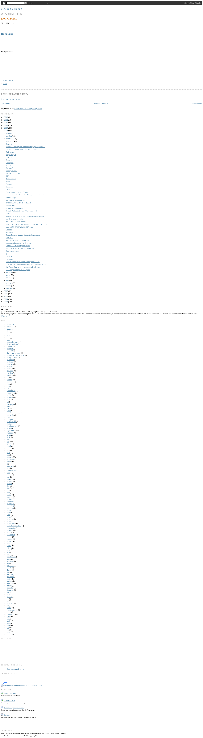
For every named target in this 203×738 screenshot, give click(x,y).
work (8, 621)
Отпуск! (9, 157)
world (9, 623)
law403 (9, 479)
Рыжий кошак (11, 179)
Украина (10, 371)
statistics (10, 583)
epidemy (10, 433)
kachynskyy (11, 470)
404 (8, 335)
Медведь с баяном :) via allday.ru (18, 243)
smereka (10, 574)
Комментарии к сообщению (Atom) (28, 109)
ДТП (7, 176)
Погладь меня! (11, 171)
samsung (10, 561)
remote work (11, 557)
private (9, 548)
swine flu (10, 588)
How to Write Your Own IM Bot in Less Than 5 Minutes (26, 224)
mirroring (10, 506)
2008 (6, 131)
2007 (6, 291)
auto (8, 384)
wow (8, 625)
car (8, 402)
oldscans (10, 519)
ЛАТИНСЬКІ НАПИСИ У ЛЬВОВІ (19, 203)
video (9, 612)
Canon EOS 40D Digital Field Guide (19, 227)
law (8, 477)
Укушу (8, 165)
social (9, 579)
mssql (9, 512)
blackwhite (11, 393)
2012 (6, 120)
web (8, 619)
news (8, 515)
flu (8, 439)
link (8, 488)
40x (8, 337)
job (8, 468)
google (9, 448)
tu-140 (9, 597)
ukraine (9, 603)
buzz (8, 399)
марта (8, 286)
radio (8, 555)
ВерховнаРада (12, 344)
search (9, 568)
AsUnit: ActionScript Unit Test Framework (21, 211)
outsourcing (11, 528)
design (9, 424)
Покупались (9, 18)
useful (9, 608)
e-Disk (8, 213)
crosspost (10, 419)
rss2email (9, 232)
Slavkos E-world (11, 9)
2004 (6, 299)
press (8, 543)
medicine (10, 501)
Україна (10, 373)
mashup (9, 497)
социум (9, 366)
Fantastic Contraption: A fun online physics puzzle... (25, 147)
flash (8, 437)
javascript (10, 466)
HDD (8, 453)
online (9, 521)
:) (6, 254)
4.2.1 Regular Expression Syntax (18, 270)
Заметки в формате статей (14, 708)
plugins (9, 539)
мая (7, 280)
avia (8, 386)
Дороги (8, 181)
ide (8, 455)
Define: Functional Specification (18, 246)
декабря (9, 133)
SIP (8, 572)
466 (8, 340)
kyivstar (10, 475)
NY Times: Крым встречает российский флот (23, 267)
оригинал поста (7, 80)
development (11, 426)
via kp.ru (9, 256)
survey (9, 586)
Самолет (9, 230)
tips (8, 592)
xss (8, 630)
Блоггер (7, 715)
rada (8, 552)
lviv (8, 492)
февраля (9, 288)
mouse (9, 510)
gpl (8, 450)
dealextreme (11, 422)
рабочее (10, 364)
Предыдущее (197, 103)
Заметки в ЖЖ (9, 701)
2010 (6, 125)
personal (10, 530)
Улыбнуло (9, 187)
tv (7, 599)
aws (8, 388)
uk (8, 601)
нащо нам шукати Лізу (15, 355)
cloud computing (13, 413)
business (10, 397)
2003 (6, 302)
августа (9, 272)
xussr (8, 632)
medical (10, 499)
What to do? (5, 316)
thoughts (10, 590)
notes (9, 517)
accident (10, 375)
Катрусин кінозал (13, 353)
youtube (10, 634)
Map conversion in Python (16, 200)
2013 (6, 117)
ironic (9, 461)
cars (8, 406)
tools (8, 594)
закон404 (10, 351)
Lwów (9, 495)
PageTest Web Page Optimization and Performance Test (26, 264)
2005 (6, 296)
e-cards (9, 428)
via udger (9, 259)
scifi (8, 563)
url (8, 605)
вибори (9, 346)
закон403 (10, 349)
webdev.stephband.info (14, 219)
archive (9, 380)
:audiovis (10, 324)
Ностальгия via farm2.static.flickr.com (20, 248)
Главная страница (101, 103)
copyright (10, 415)
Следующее (5, 103)
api (8, 377)
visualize (10, 614)
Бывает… (9, 238)
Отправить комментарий (10, 99)
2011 (6, 123)
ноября (9, 136)
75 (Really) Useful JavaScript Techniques (21, 149)
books (9, 395)
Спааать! (9, 144)
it (7, 464)
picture (9, 537)
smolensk (10, 577)
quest (9, 550)
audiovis (10, 382)
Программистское (12, 251)
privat (9, 546)
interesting (11, 459)
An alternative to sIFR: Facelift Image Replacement (25, 216)
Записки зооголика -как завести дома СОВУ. (22, 262)
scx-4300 (10, 566)
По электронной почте (15, 669)
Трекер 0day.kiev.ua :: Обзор (17, 192)
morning (10, 508)
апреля (9, 283)
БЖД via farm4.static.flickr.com (17, 240)
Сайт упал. (10, 152)
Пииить (8, 160)
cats (8, 408)
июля (8, 275)
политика (10, 360)
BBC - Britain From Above (16, 221)
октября (9, 139)
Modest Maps (11, 197)
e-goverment (11, 430)
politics (9, 541)
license (9, 484)
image (9, 457)
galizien (10, 444)
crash (8, 417)
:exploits (10, 326)
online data (11, 523)
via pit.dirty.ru (11, 155)
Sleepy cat (9, 163)
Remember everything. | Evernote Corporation (23, 235)
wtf (8, 628)
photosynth (11, 535)
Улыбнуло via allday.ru (14, 208)
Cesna (8, 189)
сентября (10, 141)
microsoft (10, 504)
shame (9, 570)
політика (10, 362)
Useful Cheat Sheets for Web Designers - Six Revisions (26, 195)
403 (8, 333)
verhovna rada (12, 610)
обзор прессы (12, 357)
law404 (9, 481)
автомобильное (13, 342)
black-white (11, 391)
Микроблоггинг (10, 693)
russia (9, 559)
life (8, 486)
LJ (7, 490)
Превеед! (9, 168)
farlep (9, 435)
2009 (6, 128)
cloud (9, 411)
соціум (9, 368)
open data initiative (14, 526)
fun (8, 442)
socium (9, 581)
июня (8, 278)
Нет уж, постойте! (13, 173)
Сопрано (9, 184)
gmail (9, 446)
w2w (8, 617)
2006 (6, 294)
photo (9, 532)
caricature (10, 404)
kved (8, 473)
